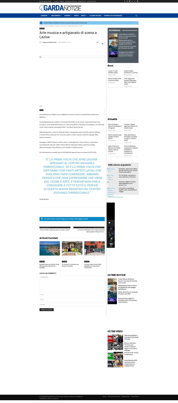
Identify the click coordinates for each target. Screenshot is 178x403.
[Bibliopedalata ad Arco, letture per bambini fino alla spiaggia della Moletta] (113, 42)
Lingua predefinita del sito (50, 42)
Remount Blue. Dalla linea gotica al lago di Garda (55, 230)
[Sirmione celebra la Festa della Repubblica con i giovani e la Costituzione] (94, 248)
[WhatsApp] (54, 51)
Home (41, 26)
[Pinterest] (50, 51)
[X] (135, 1)
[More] (58, 51)
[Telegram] (130, 1)
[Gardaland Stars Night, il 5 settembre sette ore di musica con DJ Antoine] (113, 54)
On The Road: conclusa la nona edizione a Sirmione (127, 176)
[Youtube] (137, 1)
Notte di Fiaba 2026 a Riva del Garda (114, 79)
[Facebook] (124, 1)
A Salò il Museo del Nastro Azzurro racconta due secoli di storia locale (65, 23)
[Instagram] (127, 1)
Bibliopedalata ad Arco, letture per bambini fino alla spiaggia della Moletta (127, 42)
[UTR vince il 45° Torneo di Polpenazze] (115, 356)
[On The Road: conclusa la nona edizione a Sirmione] (72, 248)
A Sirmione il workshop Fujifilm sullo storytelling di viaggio (128, 189)
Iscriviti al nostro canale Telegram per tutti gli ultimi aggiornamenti (66, 219)
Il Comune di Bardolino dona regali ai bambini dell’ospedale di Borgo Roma (91, 231)
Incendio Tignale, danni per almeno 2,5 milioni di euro (130, 126)
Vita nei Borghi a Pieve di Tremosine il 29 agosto (115, 126)
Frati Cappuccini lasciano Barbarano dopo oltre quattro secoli (130, 81)
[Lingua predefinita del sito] (40, 42)
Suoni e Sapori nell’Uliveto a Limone (131, 72)
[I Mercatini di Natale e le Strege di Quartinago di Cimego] (115, 338)
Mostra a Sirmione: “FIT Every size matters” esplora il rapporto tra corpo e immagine (130, 346)
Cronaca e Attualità (49, 26)
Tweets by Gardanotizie (115, 197)
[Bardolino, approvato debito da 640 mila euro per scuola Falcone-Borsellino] (49, 248)
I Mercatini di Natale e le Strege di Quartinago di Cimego (131, 337)
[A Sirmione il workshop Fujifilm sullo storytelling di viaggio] (111, 192)
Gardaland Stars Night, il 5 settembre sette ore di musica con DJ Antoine (127, 53)
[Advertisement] (111, 8)
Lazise (41, 110)
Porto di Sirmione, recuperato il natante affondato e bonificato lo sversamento (131, 149)
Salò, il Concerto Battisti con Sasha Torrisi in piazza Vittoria (114, 148)
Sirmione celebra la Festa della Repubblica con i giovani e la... (127, 183)
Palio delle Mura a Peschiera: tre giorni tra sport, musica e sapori (130, 137)
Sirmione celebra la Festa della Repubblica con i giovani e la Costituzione (92, 266)
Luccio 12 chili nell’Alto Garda (113, 72)
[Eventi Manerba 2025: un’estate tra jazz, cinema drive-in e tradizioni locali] (115, 363)
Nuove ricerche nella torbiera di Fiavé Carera (114, 136)
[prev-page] (110, 60)
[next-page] (113, 60)
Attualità (57, 26)
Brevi (110, 65)
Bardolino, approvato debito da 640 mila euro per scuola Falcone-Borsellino (49, 266)
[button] (136, 15)
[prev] (134, 23)
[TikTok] (132, 1)
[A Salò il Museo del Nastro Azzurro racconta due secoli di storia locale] (113, 36)
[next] (137, 23)
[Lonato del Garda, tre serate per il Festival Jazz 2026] (113, 48)
